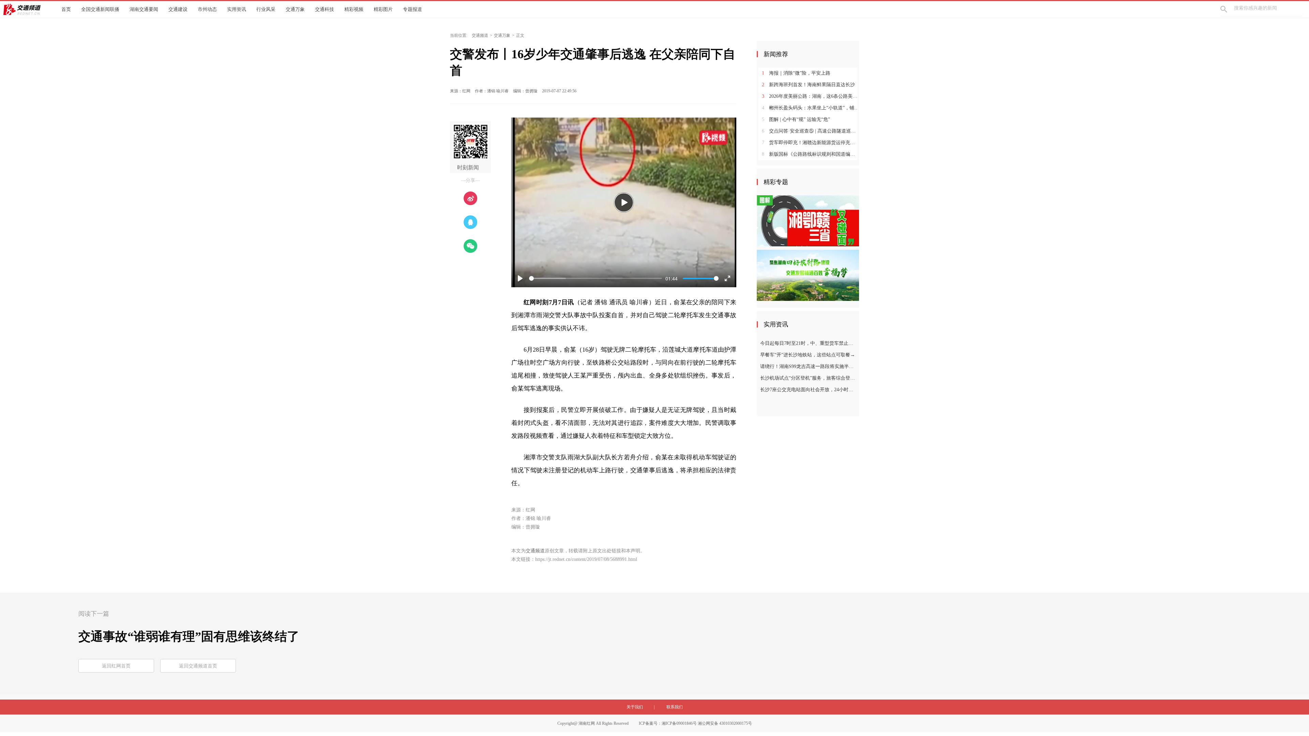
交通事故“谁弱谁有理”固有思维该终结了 (188, 636)
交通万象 (295, 9)
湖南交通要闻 (144, 9)
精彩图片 (383, 9)
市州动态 (207, 9)
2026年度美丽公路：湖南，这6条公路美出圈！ (810, 96)
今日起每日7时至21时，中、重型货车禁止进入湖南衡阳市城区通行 (808, 343)
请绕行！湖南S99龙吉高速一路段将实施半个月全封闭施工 (808, 366)
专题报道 (412, 9)
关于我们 (635, 707)
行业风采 (265, 9)
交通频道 (480, 35)
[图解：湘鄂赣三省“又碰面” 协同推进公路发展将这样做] (808, 220)
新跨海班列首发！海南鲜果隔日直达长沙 (808, 84)
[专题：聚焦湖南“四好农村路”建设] (808, 275)
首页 (66, 9)
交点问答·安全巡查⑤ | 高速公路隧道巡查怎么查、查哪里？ (810, 131)
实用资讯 (236, 9)
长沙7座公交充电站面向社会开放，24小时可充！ (808, 389)
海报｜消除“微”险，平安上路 (796, 73)
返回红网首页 (116, 666)
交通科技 (324, 9)
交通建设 (177, 9)
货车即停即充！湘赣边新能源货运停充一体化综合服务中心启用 (810, 142)
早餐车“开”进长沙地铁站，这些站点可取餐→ (807, 354)
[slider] (595, 278)
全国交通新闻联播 (100, 9)
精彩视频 (353, 9)
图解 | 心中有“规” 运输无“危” (796, 119)
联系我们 (674, 707)
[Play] (624, 202)
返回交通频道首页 (198, 666)
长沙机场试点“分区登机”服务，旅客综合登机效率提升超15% (808, 378)
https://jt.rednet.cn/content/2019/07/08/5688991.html (586, 559)
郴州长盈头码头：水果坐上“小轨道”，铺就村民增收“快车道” (810, 107)
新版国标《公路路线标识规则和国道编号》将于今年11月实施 (810, 154)
